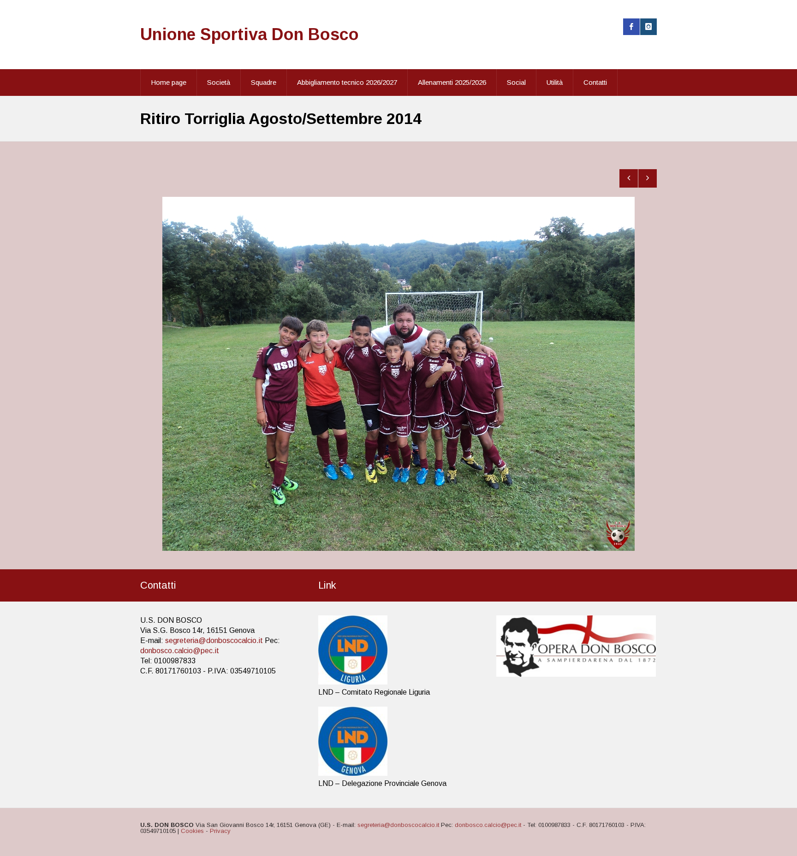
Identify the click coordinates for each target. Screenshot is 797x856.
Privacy (220, 830)
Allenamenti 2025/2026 (452, 82)
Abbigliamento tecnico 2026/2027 (347, 82)
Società (218, 82)
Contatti (595, 82)
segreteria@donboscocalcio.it (214, 640)
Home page (168, 82)
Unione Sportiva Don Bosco (249, 34)
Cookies (192, 830)
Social (516, 82)
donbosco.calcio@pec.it (179, 651)
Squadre (263, 82)
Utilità (555, 82)
